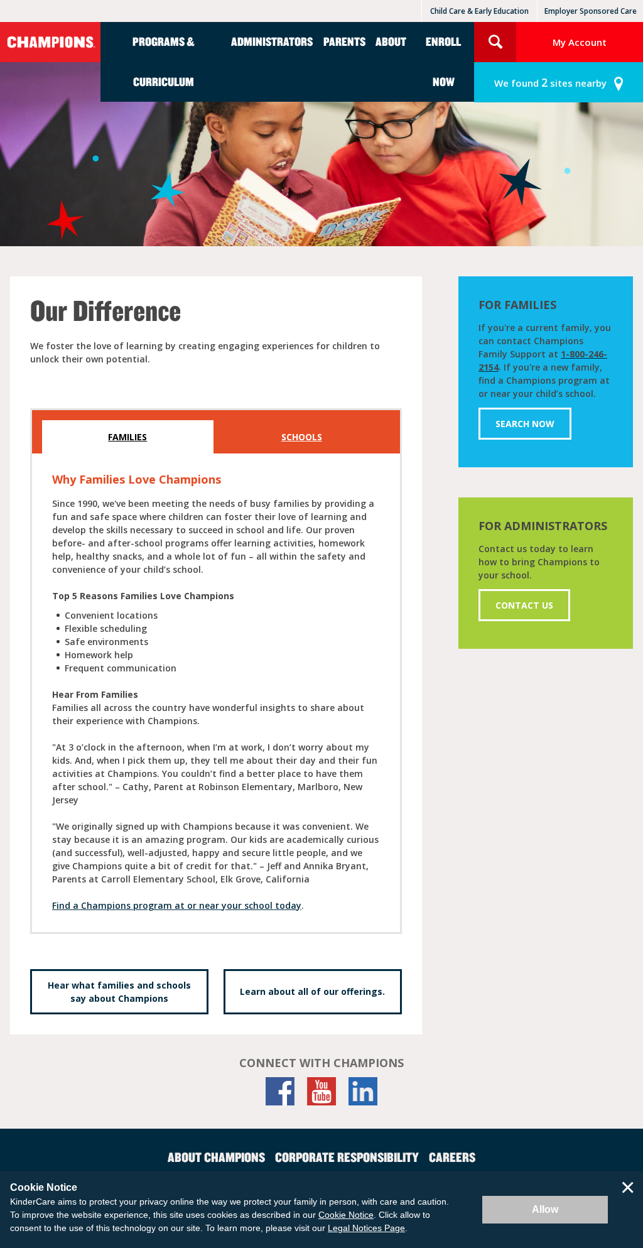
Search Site (495, 42)
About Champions (216, 1157)
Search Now (524, 424)
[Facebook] (280, 1091)
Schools (301, 437)
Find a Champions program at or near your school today (176, 905)
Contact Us (524, 605)
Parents (344, 41)
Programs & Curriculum (163, 61)
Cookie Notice (346, 1215)
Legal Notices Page (366, 1228)
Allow (545, 1209)
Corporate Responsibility (347, 1157)
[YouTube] (321, 1091)
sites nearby (550, 82)
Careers (452, 1157)
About (391, 41)
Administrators (272, 41)
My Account (580, 42)
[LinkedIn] (363, 1091)
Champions (50, 42)
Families (127, 437)
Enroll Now (443, 61)
